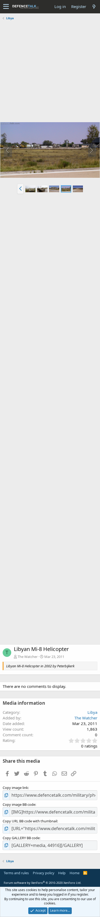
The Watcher (28, 656)
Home (74, 872)
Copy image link (15, 787)
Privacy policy (43, 872)
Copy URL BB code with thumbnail (30, 821)
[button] (6, 6)
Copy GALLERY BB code (21, 837)
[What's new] (94, 6)
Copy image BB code (19, 804)
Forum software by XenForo (42, 883)
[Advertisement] (50, 72)
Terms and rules (16, 872)
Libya (92, 712)
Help (62, 872)
